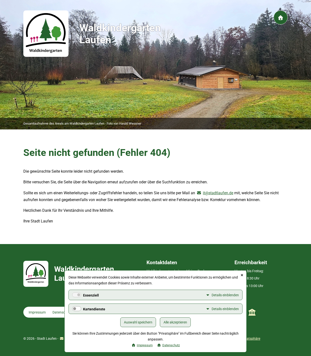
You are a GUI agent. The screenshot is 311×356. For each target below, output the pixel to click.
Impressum (37, 312)
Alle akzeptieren (175, 322)
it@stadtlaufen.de (218, 193)
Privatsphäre (250, 338)
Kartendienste (94, 309)
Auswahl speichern (138, 322)
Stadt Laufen (252, 312)
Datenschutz (62, 312)
